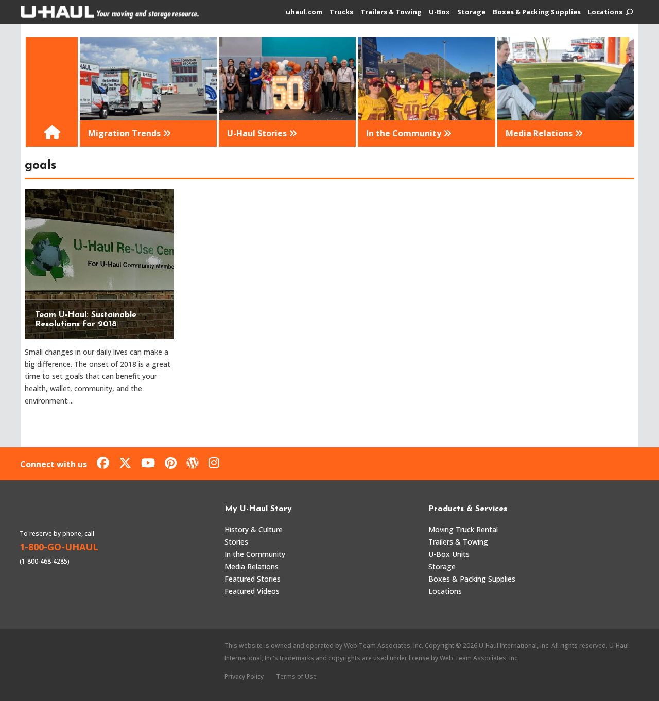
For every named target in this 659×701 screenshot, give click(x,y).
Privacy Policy (244, 676)
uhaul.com (304, 12)
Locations (605, 12)
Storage (471, 12)
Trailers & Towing (391, 12)
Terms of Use (296, 676)
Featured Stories (252, 579)
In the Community (254, 554)
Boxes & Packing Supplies (537, 12)
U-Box (439, 12)
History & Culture (253, 529)
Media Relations (251, 566)
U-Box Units (449, 554)
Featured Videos (252, 591)
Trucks (341, 12)
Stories (236, 542)
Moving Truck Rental (463, 529)
